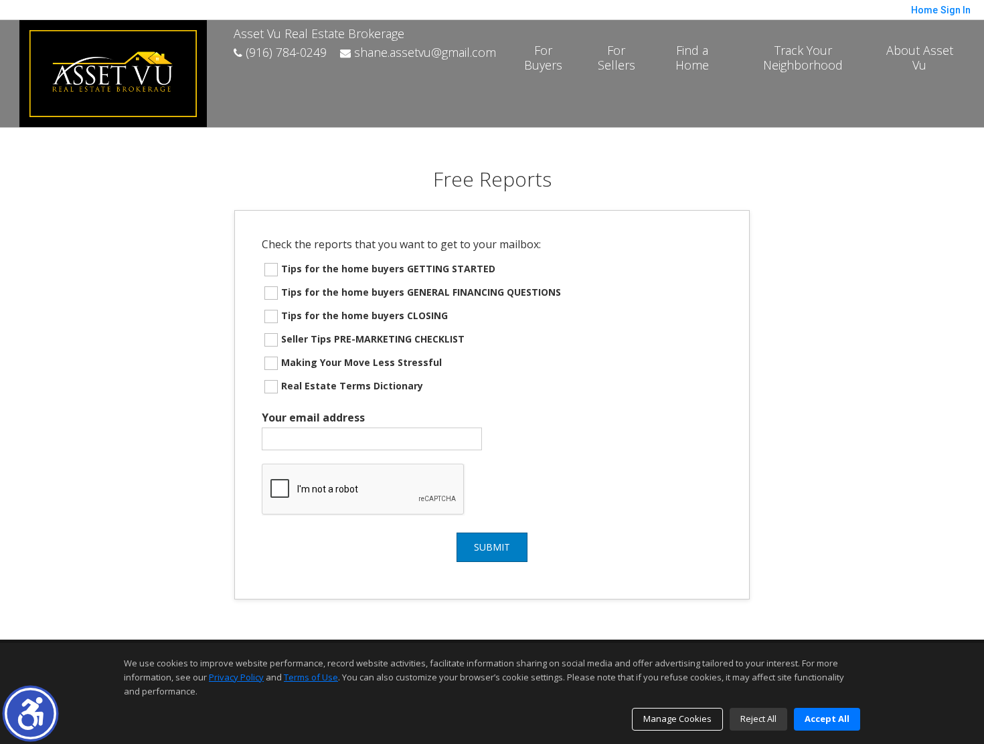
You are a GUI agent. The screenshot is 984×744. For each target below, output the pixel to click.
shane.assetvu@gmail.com (423, 52)
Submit (492, 547)
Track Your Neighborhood (803, 57)
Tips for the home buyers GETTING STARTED (388, 268)
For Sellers (616, 57)
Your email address (313, 417)
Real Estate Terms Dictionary (352, 385)
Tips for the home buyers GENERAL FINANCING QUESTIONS (421, 292)
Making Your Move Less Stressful (361, 362)
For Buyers (543, 57)
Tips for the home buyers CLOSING (364, 315)
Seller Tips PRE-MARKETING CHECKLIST (373, 339)
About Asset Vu (919, 57)
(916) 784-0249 (284, 52)
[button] (30, 713)
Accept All (827, 719)
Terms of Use (311, 677)
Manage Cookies (677, 719)
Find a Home (692, 57)
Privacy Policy (236, 677)
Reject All (758, 719)
